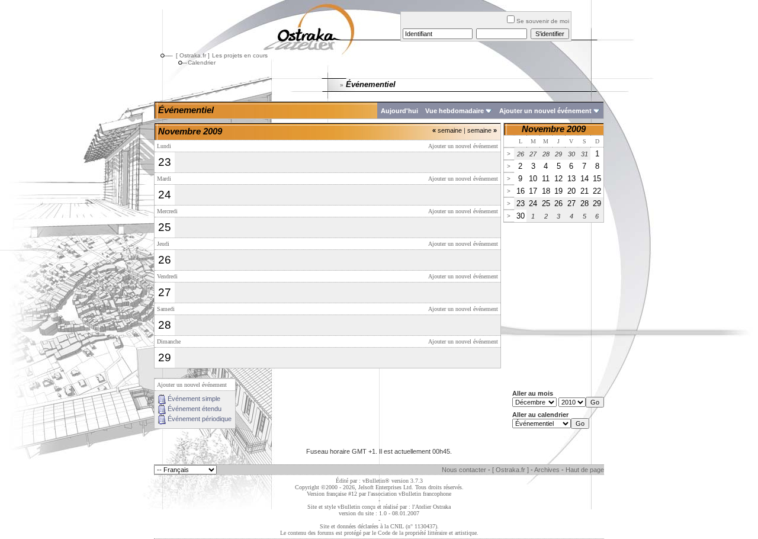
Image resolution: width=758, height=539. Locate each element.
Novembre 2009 (554, 129)
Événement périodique (200, 418)
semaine (447, 130)
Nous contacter (464, 469)
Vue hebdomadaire (454, 110)
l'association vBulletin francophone (409, 493)
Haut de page (585, 469)
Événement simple (194, 398)
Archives (547, 469)
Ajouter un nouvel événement (545, 110)
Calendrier (202, 62)
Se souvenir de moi (542, 21)
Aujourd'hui (399, 110)
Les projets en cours (240, 55)
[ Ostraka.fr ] (193, 55)
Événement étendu (194, 408)
